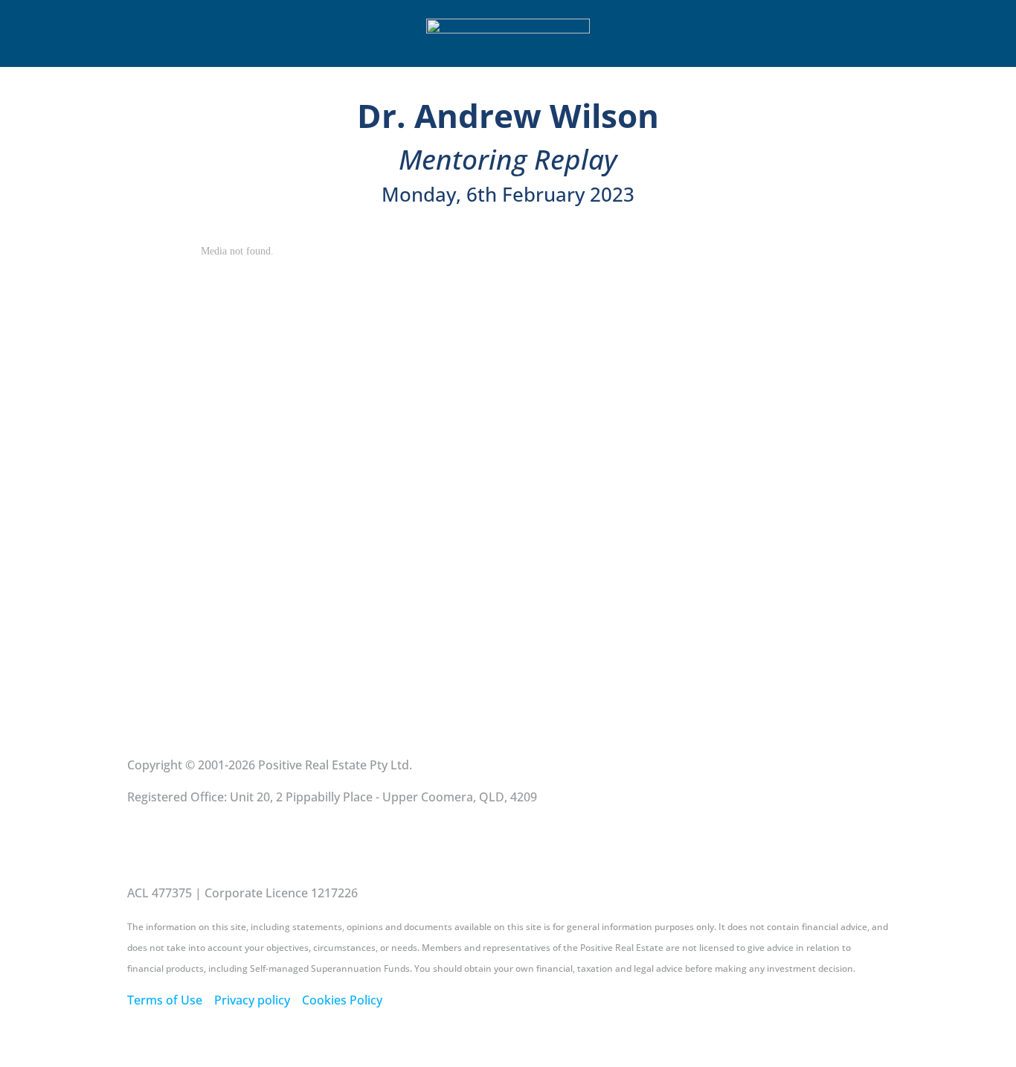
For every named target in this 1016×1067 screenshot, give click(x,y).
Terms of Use (164, 1000)
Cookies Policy (342, 1000)
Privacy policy (252, 1000)
